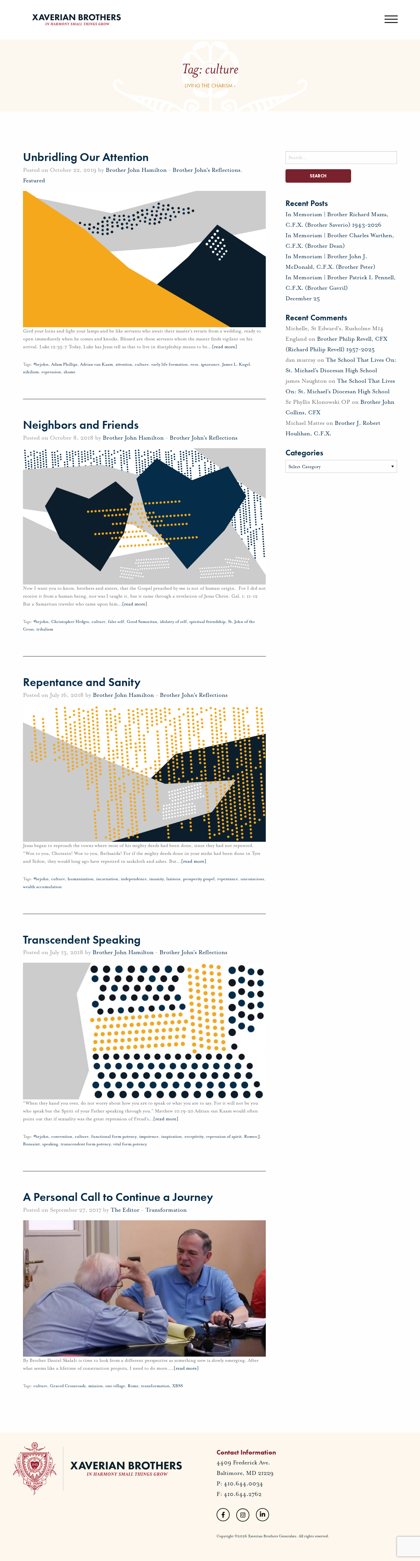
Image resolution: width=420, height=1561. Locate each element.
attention (124, 364)
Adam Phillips (64, 364)
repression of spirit (224, 1136)
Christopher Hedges (70, 621)
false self (116, 621)
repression (51, 372)
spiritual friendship (207, 621)
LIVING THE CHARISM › (210, 85)
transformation (155, 1386)
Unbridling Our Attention (86, 157)
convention (61, 1136)
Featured (34, 180)
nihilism (31, 372)
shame (69, 372)
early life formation (169, 364)
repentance (227, 879)
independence (134, 879)
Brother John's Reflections (207, 169)
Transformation (166, 1209)
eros (194, 364)
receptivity (193, 1136)
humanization (81, 879)
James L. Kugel (236, 364)
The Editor (125, 1209)
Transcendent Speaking (81, 939)
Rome (133, 1386)
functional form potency (113, 1136)
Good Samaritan (142, 621)
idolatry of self (173, 621)
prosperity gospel (199, 879)
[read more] (222, 347)
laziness (173, 879)
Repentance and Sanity (81, 682)
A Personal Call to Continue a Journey (118, 1197)
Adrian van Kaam (96, 364)
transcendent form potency (86, 1144)
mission (95, 1386)
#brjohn (41, 364)
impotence (148, 1136)
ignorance (210, 364)
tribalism (44, 629)
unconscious (252, 879)
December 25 (302, 298)
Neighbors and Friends (81, 424)
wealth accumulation (42, 886)
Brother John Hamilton (136, 169)
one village (115, 1386)
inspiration (171, 1136)
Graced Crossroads (68, 1386)
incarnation (107, 879)
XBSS (177, 1386)
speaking (50, 1144)
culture (142, 364)
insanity (156, 879)
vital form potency (130, 1144)
